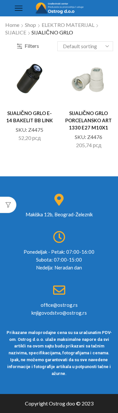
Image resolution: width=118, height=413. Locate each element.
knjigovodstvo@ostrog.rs (59, 313)
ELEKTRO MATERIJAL (68, 25)
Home (12, 25)
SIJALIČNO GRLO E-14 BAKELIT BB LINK (29, 116)
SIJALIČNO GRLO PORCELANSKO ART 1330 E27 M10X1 (88, 120)
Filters (32, 46)
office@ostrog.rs (59, 305)
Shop (30, 25)
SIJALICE (15, 32)
